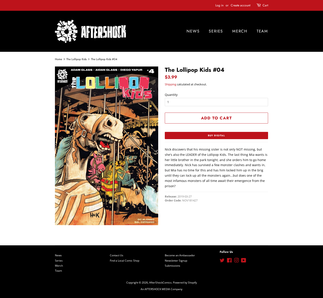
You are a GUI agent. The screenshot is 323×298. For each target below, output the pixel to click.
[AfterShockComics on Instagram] (236, 261)
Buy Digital (216, 135)
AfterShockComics (160, 282)
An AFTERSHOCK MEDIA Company (161, 289)
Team (262, 31)
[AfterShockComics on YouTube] (243, 261)
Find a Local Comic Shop (124, 260)
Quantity (171, 95)
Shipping (170, 84)
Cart (265, 5)
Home (58, 59)
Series (216, 31)
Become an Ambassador (180, 255)
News (193, 31)
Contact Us (116, 255)
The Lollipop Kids (76, 59)
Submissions (172, 265)
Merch (239, 31)
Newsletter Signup (176, 260)
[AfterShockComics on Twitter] (222, 261)
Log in (219, 5)
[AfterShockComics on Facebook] (229, 261)
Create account (240, 5)
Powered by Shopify (185, 282)
